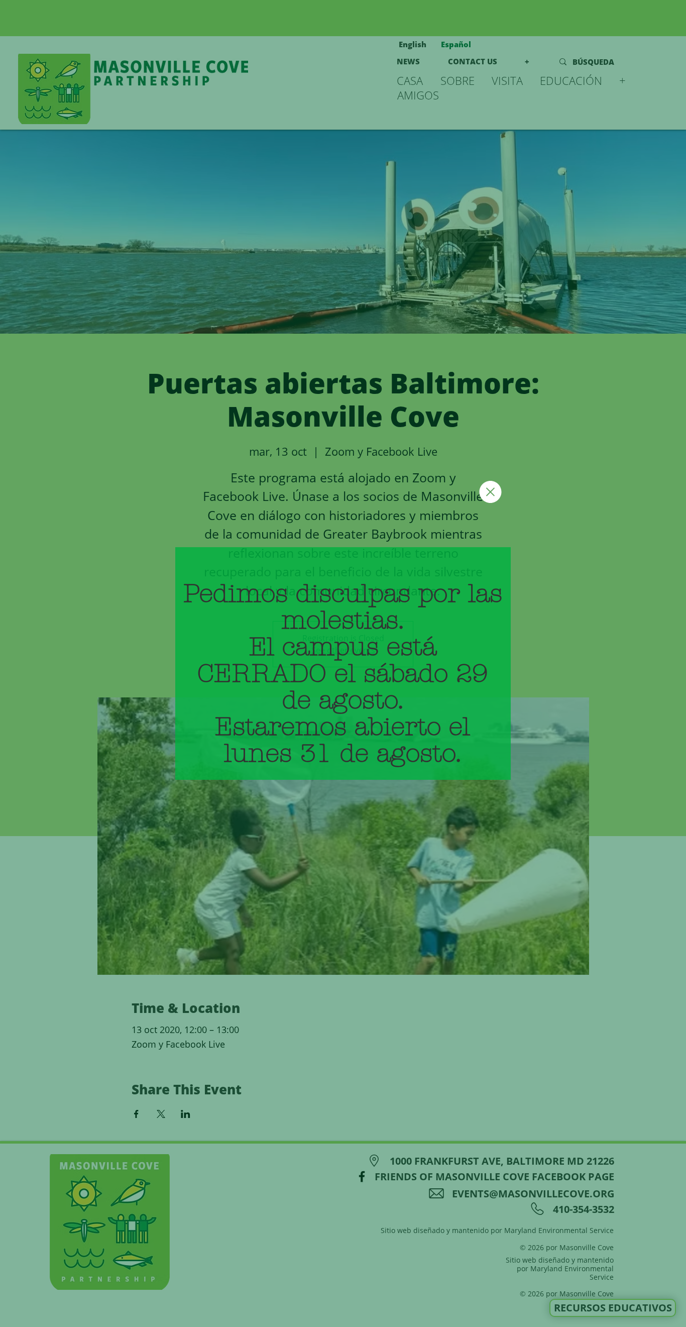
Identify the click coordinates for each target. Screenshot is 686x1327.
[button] (490, 492)
